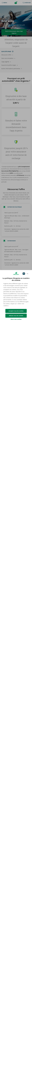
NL (27, 273)
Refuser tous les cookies (16, 315)
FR (23, 273)
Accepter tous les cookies (16, 311)
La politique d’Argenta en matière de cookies (16, 279)
